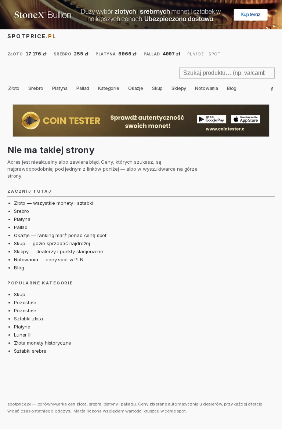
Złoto (13, 88)
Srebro (35, 88)
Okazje (135, 88)
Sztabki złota (28, 318)
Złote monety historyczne (42, 343)
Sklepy (178, 88)
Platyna (60, 88)
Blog (231, 88)
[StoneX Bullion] (141, 14)
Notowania (206, 88)
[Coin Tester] (141, 120)
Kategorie (108, 88)
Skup (157, 88)
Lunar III (23, 335)
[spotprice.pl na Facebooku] (272, 89)
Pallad (82, 88)
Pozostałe (25, 302)
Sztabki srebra (30, 351)
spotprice (31, 36)
